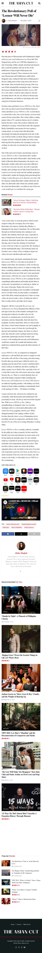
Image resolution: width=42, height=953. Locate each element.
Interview (7, 689)
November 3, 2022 (26, 20)
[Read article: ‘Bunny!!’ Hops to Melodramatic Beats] (6, 901)
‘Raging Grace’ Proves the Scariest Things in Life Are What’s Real (19, 656)
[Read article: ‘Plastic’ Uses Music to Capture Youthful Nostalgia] (6, 892)
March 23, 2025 (8, 780)
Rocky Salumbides (17, 527)
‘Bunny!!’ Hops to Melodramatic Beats (24, 899)
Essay (5, 612)
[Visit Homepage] (21, 3)
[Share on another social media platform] (34, 534)
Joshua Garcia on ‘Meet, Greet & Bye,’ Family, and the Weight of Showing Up (20, 695)
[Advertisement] (21, 836)
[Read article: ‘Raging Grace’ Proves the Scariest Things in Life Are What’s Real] (21, 639)
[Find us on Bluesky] (24, 947)
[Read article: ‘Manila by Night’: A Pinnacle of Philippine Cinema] (21, 600)
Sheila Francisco (29, 527)
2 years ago (17, 876)
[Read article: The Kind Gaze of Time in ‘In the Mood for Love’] (6, 863)
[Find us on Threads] (22, 947)
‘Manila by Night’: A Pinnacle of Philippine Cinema (19, 617)
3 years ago (17, 866)
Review (6, 651)
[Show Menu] (3, 3)
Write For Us (27, 924)
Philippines (6, 527)
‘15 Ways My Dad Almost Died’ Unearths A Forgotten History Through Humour (19, 814)
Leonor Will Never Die (12, 524)
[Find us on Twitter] (19, 947)
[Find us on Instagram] (16, 947)
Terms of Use (25, 943)
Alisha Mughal (12, 20)
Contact (19, 924)
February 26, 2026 (9, 699)
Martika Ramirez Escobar (29, 524)
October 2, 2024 (8, 622)
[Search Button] (39, 3)
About (12, 924)
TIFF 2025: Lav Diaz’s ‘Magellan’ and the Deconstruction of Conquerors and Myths (18, 734)
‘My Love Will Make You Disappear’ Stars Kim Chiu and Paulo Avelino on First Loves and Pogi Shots (21, 774)
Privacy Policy (17, 943)
